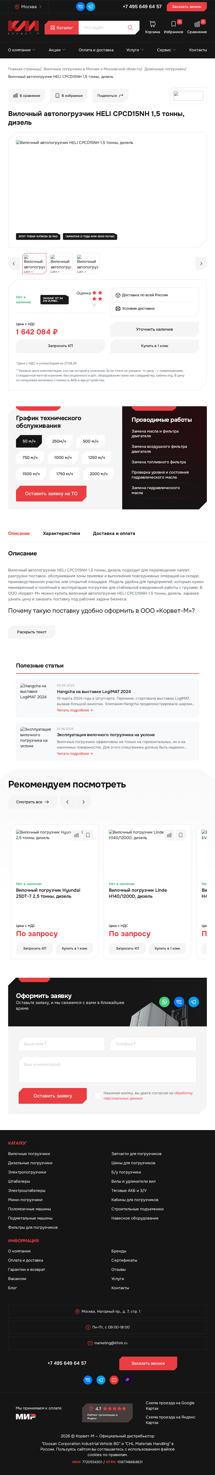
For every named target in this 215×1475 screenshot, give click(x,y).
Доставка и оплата (114, 533)
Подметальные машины (30, 1218)
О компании (19, 50)
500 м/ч (90, 441)
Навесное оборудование (135, 1218)
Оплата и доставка (96, 50)
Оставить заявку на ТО (51, 493)
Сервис (164, 50)
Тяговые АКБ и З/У (129, 1190)
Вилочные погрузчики (29, 1153)
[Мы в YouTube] (114, 1380)
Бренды (118, 1251)
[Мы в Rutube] (127, 1380)
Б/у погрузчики (126, 1172)
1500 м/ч (31, 473)
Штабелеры (19, 1181)
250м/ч (59, 441)
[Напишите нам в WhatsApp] (164, 1002)
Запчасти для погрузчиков (136, 1153)
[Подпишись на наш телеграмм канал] (90, 6)
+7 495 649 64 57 (142, 6)
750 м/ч (30, 457)
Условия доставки (138, 308)
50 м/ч (29, 441)
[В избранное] (88, 835)
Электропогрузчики (27, 1172)
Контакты (198, 50)
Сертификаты (124, 1260)
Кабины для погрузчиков (134, 1199)
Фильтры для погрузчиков (33, 1227)
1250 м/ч (96, 457)
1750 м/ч (64, 473)
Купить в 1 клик (154, 345)
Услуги (132, 50)
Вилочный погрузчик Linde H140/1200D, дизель (138, 893)
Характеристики (61, 533)
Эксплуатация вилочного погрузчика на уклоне (106, 735)
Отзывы (118, 1269)
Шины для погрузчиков (133, 1163)
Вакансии (17, 1278)
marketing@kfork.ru (110, 1343)
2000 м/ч (99, 473)
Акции (55, 50)
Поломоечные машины (29, 1209)
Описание (19, 533)
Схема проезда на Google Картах (170, 1405)
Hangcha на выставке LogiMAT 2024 (94, 691)
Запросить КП (60, 345)
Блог (12, 1288)
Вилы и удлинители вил (133, 1181)
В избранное (72, 95)
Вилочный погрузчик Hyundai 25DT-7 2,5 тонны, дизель (48, 893)
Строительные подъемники (137, 1209)
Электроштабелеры (26, 1190)
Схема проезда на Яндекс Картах (170, 1419)
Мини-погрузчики (25, 1199)
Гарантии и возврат (26, 1269)
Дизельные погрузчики (30, 1163)
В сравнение (30, 95)
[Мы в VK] (80, 6)
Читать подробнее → (75, 710)
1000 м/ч (63, 457)
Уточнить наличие (154, 329)
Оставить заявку (53, 1096)
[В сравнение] (76, 835)
